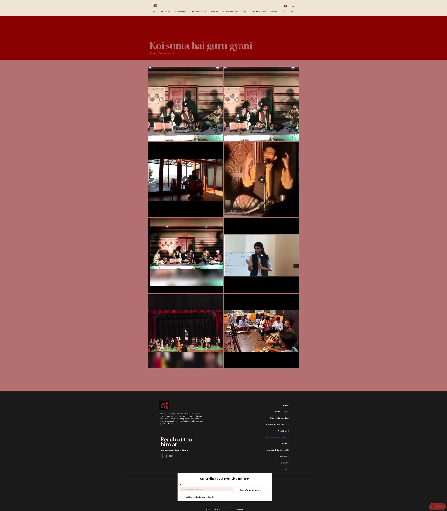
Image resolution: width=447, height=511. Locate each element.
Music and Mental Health (278, 450)
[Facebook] (167, 456)
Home (286, 405)
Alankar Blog (283, 431)
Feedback (284, 456)
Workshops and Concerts (277, 424)
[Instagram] (162, 456)
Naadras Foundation (279, 418)
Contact (285, 463)
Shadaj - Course (281, 411)
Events (286, 469)
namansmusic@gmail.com (174, 450)
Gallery (285, 443)
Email (183, 485)
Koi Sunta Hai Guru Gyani (277, 437)
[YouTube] (171, 456)
